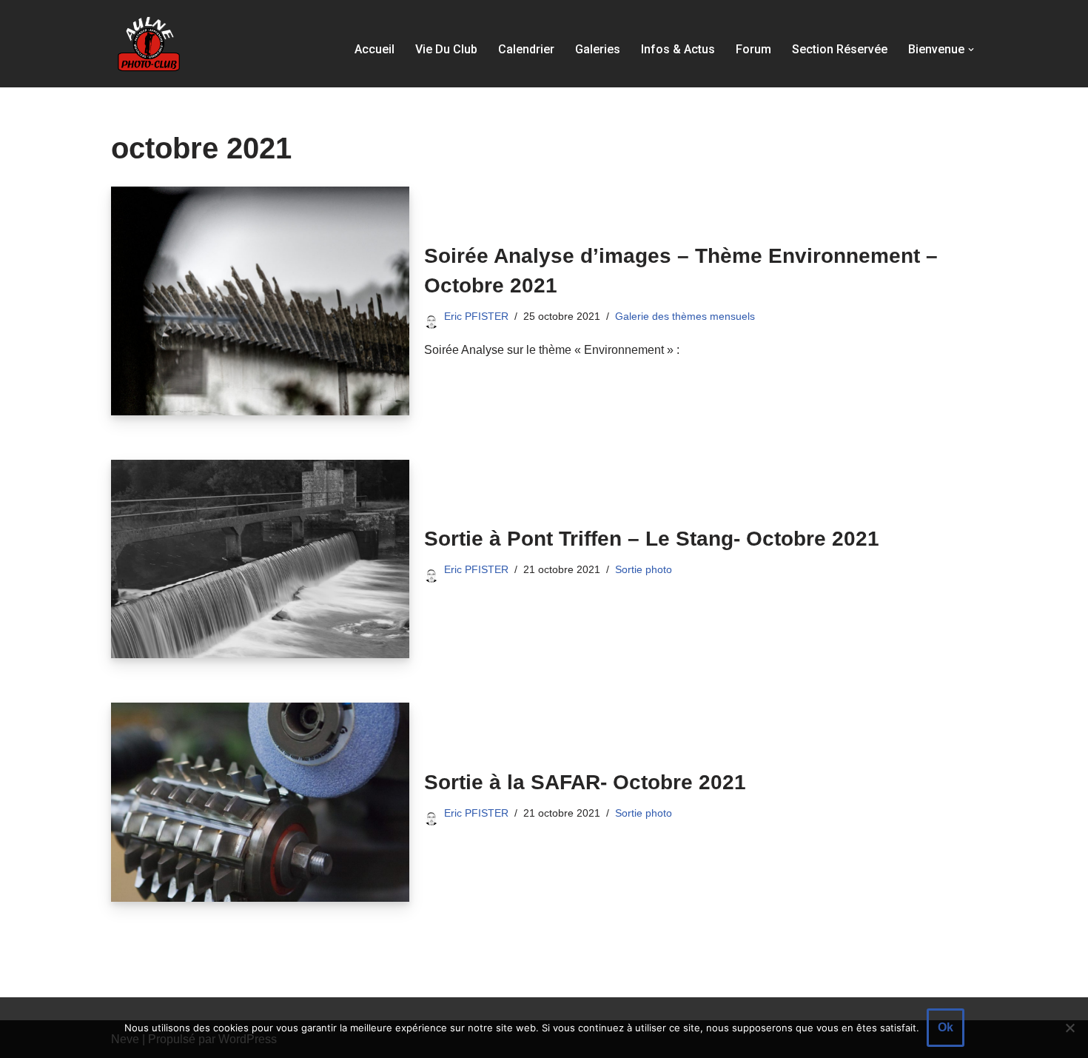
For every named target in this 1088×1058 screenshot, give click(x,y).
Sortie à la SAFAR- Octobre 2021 (585, 782)
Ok (945, 1027)
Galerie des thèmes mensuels (685, 316)
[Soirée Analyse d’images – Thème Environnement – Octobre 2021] (260, 301)
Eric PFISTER (476, 316)
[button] (971, 50)
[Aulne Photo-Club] (148, 43)
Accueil (374, 49)
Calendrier (526, 49)
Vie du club (446, 49)
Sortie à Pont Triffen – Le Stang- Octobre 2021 (651, 538)
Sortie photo (643, 569)
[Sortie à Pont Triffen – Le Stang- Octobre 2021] (260, 559)
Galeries (597, 49)
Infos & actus (678, 49)
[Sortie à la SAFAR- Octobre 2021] (260, 802)
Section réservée (839, 49)
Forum (753, 49)
